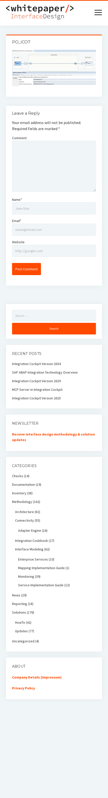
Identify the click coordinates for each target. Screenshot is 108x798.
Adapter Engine (29, 530)
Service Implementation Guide (41, 585)
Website (18, 242)
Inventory (19, 493)
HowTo (20, 622)
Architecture (24, 512)
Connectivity (24, 520)
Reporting (19, 603)
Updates (21, 631)
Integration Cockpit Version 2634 (36, 363)
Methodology (22, 501)
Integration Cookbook (31, 540)
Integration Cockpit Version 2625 (36, 398)
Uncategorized (23, 641)
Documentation (23, 484)
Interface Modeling (29, 549)
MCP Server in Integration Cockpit (37, 389)
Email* (16, 221)
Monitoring (26, 576)
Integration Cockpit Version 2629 (36, 381)
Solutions (19, 612)
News (16, 595)
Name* (17, 199)
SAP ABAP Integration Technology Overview (45, 372)
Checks (17, 476)
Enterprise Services (33, 559)
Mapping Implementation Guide (41, 568)
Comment (19, 138)
